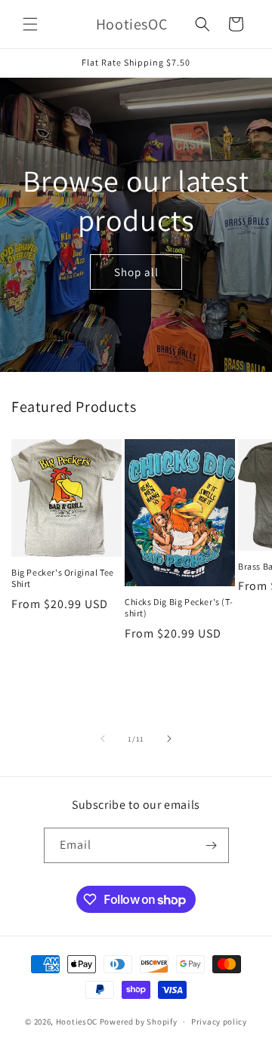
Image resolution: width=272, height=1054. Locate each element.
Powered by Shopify (139, 1021)
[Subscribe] (211, 845)
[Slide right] (169, 738)
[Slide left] (102, 738)
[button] (30, 24)
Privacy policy (219, 1021)
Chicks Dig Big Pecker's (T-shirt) (179, 607)
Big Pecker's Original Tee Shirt (62, 578)
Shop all (136, 271)
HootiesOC (76, 1021)
